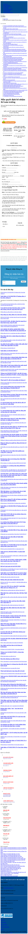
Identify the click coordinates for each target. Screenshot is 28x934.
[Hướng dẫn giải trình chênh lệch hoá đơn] (10, 577)
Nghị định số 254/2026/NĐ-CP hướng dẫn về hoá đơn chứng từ (13, 25)
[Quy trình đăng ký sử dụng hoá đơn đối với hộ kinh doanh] (14, 661)
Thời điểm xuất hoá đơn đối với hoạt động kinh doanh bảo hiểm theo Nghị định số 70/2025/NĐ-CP (14, 701)
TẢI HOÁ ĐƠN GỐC (8, 763)
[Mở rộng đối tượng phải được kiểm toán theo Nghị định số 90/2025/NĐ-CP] (14, 689)
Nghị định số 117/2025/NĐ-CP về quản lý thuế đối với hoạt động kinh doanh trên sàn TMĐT (13, 573)
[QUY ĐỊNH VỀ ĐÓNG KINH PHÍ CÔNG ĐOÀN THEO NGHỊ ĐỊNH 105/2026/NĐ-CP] (14, 326)
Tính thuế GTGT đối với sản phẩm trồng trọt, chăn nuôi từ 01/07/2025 (14, 69)
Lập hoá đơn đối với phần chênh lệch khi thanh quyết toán (12, 92)
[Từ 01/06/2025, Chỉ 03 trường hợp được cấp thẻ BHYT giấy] (14, 729)
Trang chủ (5, 19)
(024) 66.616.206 (7, 817)
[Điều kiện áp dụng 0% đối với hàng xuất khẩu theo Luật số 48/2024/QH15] (14, 496)
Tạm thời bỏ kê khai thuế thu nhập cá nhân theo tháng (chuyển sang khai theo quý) (13, 308)
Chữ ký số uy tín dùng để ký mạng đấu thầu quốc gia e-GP (13, 872)
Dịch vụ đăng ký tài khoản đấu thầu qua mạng (10, 867)
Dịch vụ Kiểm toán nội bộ (6, 874)
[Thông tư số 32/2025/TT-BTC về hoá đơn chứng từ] (12, 649)
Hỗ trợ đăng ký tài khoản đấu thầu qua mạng (10, 853)
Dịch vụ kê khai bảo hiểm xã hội (8, 861)
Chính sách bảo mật (5, 927)
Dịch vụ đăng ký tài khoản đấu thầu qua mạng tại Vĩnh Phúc (14, 847)
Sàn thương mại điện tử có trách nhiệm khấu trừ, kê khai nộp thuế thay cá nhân (13, 725)
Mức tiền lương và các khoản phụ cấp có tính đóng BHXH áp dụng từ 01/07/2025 (13, 491)
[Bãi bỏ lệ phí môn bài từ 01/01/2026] (9, 563)
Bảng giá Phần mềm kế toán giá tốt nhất (9, 875)
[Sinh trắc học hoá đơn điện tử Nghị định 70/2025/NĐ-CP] (13, 534)
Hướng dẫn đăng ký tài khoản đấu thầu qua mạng (11, 856)
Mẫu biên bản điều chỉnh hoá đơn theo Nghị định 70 (11, 87)
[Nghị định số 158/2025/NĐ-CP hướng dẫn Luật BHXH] (13, 503)
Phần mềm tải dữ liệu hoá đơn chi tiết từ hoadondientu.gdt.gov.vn (9, 870)
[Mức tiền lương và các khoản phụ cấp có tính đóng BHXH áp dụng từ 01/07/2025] (14, 488)
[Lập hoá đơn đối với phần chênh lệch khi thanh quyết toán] (14, 635)
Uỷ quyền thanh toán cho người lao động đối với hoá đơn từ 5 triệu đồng (15, 50)
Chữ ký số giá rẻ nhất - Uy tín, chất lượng (9, 873)
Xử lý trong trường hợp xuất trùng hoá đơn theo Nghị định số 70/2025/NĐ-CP (13, 387)
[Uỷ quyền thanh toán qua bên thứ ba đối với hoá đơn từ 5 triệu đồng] (14, 399)
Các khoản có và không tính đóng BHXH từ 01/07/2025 (12, 60)
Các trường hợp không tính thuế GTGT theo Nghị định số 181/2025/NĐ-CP (13, 522)
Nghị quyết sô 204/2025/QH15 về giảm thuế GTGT (11, 76)
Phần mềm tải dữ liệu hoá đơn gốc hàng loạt (10, 864)
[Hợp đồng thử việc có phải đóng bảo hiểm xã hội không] (13, 333)
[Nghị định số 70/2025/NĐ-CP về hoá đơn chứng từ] (12, 744)
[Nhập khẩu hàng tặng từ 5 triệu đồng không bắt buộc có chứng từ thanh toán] (14, 416)
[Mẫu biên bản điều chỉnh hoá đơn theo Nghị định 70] (12, 605)
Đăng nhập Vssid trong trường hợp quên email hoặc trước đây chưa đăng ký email (14, 365)
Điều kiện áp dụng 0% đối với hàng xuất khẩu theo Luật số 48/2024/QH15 (15, 67)
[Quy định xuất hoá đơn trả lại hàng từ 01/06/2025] (12, 642)
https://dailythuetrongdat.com (9, 887)
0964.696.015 (6, 825)
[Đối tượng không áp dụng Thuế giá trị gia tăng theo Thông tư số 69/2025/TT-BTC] (14, 391)
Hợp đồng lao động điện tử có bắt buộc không (10, 28)
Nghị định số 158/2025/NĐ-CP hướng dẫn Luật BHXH (12, 68)
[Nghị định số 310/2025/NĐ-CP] (8, 348)
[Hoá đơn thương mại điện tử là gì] (8, 656)
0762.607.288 (6, 833)
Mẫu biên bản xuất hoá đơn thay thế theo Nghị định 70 (12, 85)
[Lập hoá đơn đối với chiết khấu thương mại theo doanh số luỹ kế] (14, 629)
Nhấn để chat (6, 842)
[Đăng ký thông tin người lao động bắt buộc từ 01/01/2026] (14, 440)
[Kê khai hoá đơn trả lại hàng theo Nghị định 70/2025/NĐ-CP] (14, 456)
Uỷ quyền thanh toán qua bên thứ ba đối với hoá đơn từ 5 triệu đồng (14, 49)
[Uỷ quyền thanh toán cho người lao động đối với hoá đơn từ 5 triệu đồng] (14, 407)
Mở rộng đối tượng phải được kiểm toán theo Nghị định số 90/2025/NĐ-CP (13, 693)
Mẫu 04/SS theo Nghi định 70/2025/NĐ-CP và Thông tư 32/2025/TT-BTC (15, 90)
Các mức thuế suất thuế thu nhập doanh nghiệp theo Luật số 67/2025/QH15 (14, 483)
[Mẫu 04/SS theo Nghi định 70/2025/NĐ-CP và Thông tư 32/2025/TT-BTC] (14, 621)
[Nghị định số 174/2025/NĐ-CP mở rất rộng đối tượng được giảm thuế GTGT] (14, 542)
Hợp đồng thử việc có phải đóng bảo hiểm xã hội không (12, 33)
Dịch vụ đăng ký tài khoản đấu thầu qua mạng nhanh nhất (13, 858)
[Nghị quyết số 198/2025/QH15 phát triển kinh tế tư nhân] (13, 673)
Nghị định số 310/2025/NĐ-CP (8, 36)
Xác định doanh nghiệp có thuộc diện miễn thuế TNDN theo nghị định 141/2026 (14, 344)
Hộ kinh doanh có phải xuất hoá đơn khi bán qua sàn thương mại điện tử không (13, 616)
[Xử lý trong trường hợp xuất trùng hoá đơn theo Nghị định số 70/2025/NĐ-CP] (14, 383)
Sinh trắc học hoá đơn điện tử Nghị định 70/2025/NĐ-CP (12, 73)
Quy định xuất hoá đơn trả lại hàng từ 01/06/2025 (11, 93)
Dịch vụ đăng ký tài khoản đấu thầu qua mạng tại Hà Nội (13, 859)
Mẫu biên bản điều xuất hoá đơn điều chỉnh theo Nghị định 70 (13, 86)
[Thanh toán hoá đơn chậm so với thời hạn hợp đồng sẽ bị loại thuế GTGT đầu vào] (14, 423)
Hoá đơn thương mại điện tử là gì (8, 95)
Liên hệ (2, 929)
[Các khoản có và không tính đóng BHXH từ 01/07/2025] (13, 463)
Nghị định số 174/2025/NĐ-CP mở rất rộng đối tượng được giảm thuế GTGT (14, 545)
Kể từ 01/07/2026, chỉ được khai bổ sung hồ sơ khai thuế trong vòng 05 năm (13, 321)
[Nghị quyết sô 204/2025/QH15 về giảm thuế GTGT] (12, 548)
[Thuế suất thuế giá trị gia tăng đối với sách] (10, 668)
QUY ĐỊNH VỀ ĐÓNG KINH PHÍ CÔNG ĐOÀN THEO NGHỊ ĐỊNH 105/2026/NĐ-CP (13, 329)
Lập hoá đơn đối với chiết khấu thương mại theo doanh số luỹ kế (13, 91)
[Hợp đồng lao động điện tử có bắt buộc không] (11, 312)
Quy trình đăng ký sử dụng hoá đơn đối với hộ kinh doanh (12, 96)
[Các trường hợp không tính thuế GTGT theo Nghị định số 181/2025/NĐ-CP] (14, 519)
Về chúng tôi (3, 922)
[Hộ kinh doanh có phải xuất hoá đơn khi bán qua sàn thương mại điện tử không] (14, 613)
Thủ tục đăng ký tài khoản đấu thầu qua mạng (10, 855)
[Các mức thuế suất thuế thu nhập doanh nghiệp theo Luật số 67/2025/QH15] (14, 480)
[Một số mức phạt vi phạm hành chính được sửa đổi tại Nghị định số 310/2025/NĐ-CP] (14, 354)
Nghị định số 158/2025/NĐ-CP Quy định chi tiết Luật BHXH (13, 72)
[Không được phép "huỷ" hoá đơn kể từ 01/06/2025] (12, 705)
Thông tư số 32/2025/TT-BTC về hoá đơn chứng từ (11, 94)
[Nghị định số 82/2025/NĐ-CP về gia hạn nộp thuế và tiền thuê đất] (14, 713)
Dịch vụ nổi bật (4, 924)
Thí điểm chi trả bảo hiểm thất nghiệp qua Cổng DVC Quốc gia (13, 58)
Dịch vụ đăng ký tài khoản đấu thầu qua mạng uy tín (12, 857)
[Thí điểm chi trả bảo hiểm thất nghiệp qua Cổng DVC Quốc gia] (14, 448)
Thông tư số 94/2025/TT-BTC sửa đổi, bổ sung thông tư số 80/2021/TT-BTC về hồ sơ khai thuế (14, 374)
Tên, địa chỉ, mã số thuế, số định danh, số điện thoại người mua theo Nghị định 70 (13, 560)
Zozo (11, 932)
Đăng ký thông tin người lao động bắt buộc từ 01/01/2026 (12, 57)
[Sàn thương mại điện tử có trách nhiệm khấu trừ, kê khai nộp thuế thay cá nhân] (14, 721)
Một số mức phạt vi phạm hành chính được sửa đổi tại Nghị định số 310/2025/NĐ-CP (14, 357)
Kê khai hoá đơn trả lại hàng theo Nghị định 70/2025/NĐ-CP (13, 59)
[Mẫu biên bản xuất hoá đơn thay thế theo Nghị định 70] (13, 590)
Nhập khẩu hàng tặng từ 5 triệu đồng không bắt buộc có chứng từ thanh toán (13, 419)
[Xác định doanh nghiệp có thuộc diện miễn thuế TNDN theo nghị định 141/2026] (14, 341)
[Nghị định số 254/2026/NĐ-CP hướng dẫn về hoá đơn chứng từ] (14, 293)
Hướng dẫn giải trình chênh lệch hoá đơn (12, 579)
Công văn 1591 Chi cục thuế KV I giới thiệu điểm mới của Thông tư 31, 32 (13, 586)
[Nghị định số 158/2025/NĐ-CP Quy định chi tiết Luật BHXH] (14, 527)
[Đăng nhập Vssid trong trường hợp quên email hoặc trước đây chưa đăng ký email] (14, 362)
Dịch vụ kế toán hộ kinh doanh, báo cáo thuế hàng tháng (13, 866)
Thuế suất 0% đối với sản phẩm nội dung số (10, 44)
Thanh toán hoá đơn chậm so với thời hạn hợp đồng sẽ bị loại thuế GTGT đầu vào (14, 427)
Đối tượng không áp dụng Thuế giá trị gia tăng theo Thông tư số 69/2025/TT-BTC (14, 395)
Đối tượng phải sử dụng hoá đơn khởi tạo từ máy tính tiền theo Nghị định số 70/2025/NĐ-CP (14, 684)
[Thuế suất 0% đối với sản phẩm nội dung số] (10, 377)
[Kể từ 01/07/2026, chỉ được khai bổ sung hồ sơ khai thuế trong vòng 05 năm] (14, 318)
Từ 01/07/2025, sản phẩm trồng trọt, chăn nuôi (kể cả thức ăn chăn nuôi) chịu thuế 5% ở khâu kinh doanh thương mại (15, 62)
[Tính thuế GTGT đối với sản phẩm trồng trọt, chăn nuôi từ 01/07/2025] (14, 511)
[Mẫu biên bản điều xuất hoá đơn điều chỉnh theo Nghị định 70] (14, 598)
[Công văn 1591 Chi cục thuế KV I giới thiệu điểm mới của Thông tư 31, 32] (14, 583)
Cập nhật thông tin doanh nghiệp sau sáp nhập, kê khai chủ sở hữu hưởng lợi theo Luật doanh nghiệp (14, 436)
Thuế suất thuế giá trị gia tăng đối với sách (12, 671)
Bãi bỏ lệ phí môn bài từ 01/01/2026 (9, 79)
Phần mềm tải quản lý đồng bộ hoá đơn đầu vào (11, 868)
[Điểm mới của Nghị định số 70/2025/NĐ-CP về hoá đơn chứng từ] (14, 737)
